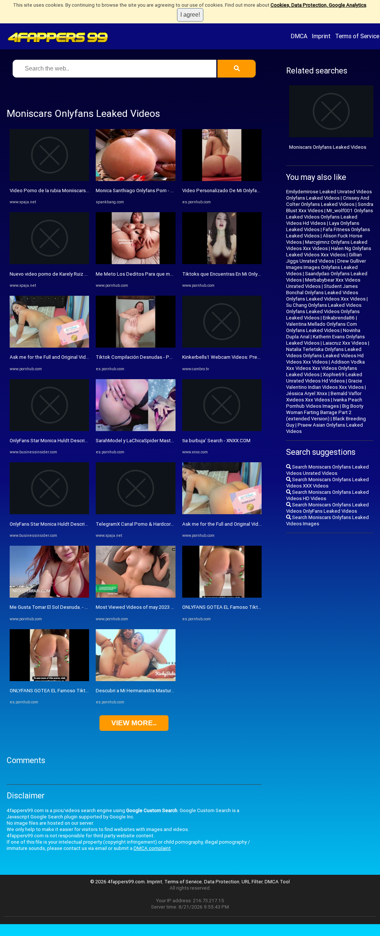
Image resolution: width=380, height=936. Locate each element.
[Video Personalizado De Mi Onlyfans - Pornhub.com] (222, 179)
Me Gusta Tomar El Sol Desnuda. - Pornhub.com (62, 607)
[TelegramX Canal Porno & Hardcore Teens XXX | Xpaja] (135, 512)
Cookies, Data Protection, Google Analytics (318, 5)
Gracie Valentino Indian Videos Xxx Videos (325, 384)
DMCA (299, 36)
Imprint (321, 36)
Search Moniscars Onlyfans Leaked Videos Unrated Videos (327, 470)
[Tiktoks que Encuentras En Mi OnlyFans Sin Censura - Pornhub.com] (222, 262)
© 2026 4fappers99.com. (118, 881)
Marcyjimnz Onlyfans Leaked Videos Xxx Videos (326, 245)
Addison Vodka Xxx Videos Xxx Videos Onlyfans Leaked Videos (325, 368)
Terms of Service (357, 36)
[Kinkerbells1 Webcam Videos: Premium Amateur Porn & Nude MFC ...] (222, 346)
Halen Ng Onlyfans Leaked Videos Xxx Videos (328, 251)
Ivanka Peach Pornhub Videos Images (324, 403)
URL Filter (252, 881)
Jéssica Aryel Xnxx (306, 393)
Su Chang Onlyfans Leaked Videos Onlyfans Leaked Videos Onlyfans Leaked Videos (323, 311)
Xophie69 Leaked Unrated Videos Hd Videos (324, 377)
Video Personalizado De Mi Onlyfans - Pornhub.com (238, 190)
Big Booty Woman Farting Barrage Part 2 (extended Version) (324, 412)
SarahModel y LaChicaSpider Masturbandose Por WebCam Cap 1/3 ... (172, 440)
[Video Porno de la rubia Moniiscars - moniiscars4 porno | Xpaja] (49, 179)
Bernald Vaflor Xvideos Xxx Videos (323, 396)
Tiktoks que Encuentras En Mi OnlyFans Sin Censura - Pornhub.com (255, 274)
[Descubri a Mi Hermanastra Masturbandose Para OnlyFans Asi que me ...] (135, 679)
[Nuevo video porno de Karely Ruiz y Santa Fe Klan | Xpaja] (49, 262)
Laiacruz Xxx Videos (345, 343)
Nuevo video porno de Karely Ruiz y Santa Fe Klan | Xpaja (71, 274)
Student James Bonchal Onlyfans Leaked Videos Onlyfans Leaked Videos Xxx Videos (326, 292)
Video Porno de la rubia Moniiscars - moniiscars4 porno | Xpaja (78, 190)
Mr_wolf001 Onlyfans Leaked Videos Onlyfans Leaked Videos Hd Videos (329, 216)
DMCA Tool (277, 881)
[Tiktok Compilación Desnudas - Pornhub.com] (135, 346)
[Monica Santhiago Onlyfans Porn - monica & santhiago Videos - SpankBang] (135, 179)
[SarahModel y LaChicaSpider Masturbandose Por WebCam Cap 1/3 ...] (135, 429)
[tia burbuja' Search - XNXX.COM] (222, 429)
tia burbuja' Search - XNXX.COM (216, 440)
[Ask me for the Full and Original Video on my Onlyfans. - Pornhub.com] (49, 346)
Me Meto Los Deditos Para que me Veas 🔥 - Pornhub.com (161, 274)
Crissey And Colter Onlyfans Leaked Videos (327, 201)
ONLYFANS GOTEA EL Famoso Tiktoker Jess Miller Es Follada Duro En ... (88, 690)
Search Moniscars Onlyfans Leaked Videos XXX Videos (327, 482)
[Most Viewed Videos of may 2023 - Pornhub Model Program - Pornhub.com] (135, 596)
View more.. (134, 723)
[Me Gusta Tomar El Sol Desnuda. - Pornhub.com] (49, 596)
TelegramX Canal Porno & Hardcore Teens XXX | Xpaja (155, 524)
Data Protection (221, 881)
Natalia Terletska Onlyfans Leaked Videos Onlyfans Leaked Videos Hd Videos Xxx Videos (325, 355)
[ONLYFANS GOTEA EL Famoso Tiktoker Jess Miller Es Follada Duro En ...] (49, 679)
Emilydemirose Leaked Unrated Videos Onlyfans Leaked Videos (329, 194)
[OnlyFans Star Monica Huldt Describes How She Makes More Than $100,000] (49, 429)
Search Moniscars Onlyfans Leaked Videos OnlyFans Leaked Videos (327, 508)
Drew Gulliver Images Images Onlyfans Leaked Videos (326, 267)
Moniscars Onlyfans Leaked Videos (327, 147)
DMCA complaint (152, 848)
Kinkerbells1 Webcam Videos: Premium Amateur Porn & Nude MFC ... (258, 357)
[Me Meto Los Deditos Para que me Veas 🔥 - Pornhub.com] (135, 262)
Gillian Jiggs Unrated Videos (324, 258)
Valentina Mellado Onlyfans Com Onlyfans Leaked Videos (321, 327)
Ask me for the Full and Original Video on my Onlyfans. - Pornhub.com (85, 357)
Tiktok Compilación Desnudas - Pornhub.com (145, 357)
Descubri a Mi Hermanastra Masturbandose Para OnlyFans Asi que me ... (174, 690)
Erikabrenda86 (339, 318)
